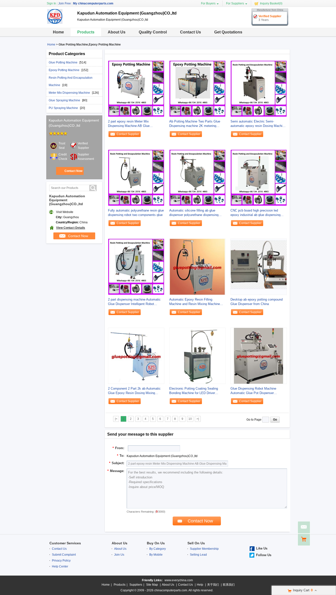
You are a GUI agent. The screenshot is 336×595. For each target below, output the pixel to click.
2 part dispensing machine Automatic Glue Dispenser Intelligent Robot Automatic (134, 302)
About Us (116, 32)
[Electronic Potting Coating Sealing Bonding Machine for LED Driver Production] (197, 355)
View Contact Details (70, 227)
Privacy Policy (61, 560)
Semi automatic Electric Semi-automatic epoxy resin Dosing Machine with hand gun (258, 124)
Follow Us (263, 555)
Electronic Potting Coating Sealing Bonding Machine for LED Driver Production (193, 391)
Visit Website (64, 212)
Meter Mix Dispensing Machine (70, 92)
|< (116, 419)
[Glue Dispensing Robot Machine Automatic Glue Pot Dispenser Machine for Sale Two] (259, 355)
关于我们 (213, 584)
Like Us (261, 548)
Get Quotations (228, 32)
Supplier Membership (204, 548)
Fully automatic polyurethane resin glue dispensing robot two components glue (136, 213)
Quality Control (153, 32)
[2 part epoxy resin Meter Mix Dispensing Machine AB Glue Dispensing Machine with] (136, 88)
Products (85, 32)
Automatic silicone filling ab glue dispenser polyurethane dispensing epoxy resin (193, 213)
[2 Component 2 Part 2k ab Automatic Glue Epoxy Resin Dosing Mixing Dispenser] (136, 355)
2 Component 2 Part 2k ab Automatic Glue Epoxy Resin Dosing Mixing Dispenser (134, 391)
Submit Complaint (64, 554)
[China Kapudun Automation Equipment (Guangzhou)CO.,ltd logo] (60, 24)
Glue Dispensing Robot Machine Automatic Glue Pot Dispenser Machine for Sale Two (253, 391)
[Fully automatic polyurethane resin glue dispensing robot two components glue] (136, 177)
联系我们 (229, 584)
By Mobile (156, 554)
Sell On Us (196, 543)
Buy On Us (156, 543)
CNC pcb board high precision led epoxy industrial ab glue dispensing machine (255, 213)
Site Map (152, 584)
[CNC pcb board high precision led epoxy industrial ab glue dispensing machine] (259, 177)
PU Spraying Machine (64, 108)
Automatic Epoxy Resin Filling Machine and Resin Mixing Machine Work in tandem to (194, 302)
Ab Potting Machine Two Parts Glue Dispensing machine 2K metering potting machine (194, 124)
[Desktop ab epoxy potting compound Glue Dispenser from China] (259, 266)
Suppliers (135, 584)
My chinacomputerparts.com (93, 3)
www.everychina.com (179, 580)
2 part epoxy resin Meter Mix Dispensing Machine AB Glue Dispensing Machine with (129, 124)
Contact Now (73, 171)
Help (200, 584)
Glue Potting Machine (63, 62)
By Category (157, 548)
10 (190, 419)
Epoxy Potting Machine (64, 70)
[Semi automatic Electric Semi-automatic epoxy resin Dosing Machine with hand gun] (259, 88)
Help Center (60, 566)
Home (58, 32)
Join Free (64, 3)
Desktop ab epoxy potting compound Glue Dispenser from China (256, 302)
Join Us (119, 554)
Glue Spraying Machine (65, 100)
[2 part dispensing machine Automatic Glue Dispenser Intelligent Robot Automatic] (136, 266)
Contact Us (190, 32)
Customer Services (65, 543)
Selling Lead (198, 554)
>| (198, 419)
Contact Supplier (128, 134)
